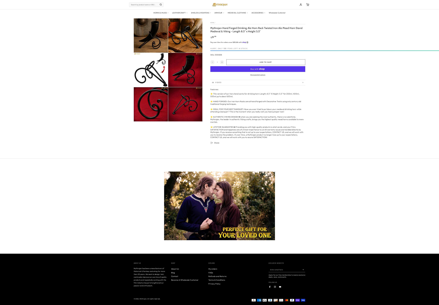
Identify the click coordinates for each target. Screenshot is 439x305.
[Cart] (307, 4)
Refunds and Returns (217, 276)
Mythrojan (143, 299)
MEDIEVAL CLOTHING (237, 13)
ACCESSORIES (257, 13)
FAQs (210, 273)
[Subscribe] (304, 269)
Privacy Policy (214, 284)
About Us (175, 269)
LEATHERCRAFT (179, 13)
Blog (173, 273)
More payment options (257, 75)
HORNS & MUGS (160, 13)
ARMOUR (218, 13)
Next (307, 202)
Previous (132, 202)
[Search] (161, 4)
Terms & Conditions (216, 280)
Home (212, 22)
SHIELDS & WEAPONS (200, 13)
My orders (212, 269)
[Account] (300, 4)
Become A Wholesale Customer (185, 280)
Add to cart (266, 62)
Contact (174, 276)
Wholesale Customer (277, 13)
